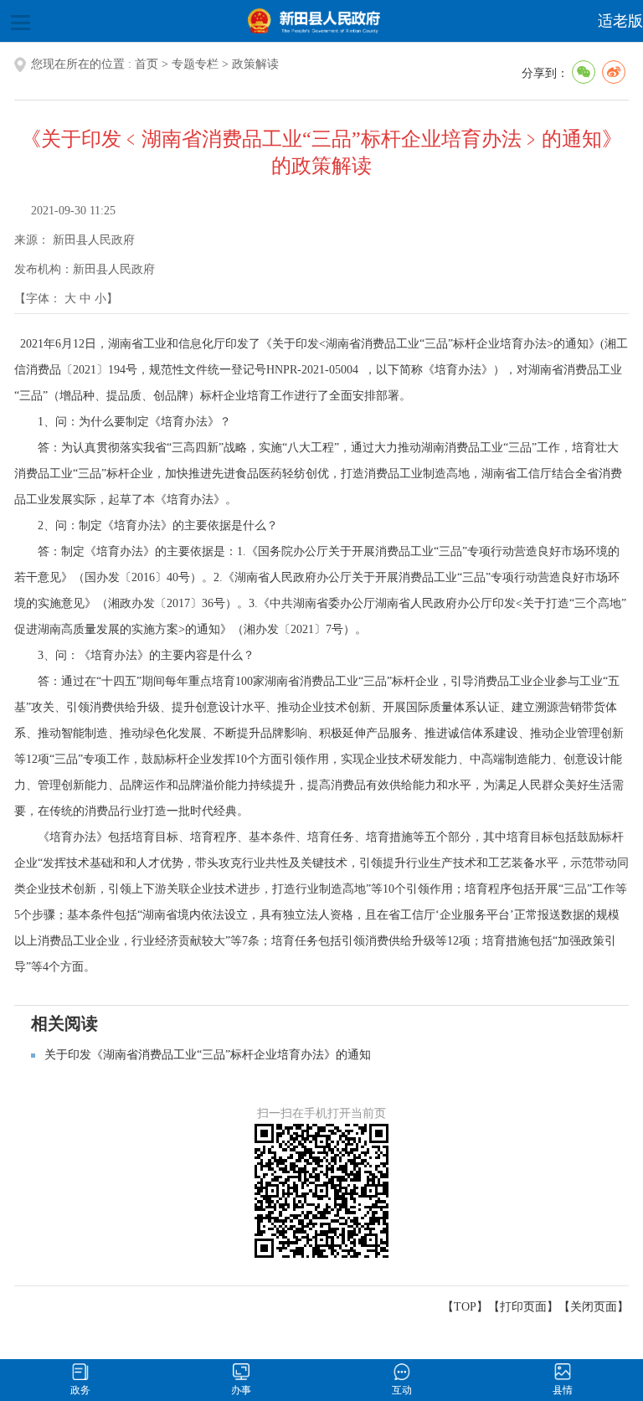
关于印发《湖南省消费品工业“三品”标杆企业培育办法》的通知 (207, 1054)
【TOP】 (465, 1307)
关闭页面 (593, 1307)
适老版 (620, 21)
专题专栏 (195, 64)
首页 (146, 64)
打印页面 (523, 1307)
